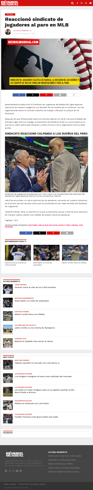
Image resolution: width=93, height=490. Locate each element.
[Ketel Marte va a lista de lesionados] (46, 260)
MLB (51, 225)
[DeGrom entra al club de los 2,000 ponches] (18, 260)
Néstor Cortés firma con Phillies (74, 263)
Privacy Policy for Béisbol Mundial (32, 484)
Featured (32, 225)
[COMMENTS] (73, 94)
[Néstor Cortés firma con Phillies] (75, 260)
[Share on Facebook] (19, 94)
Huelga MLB (43, 225)
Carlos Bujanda (22, 30)
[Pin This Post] (46, 94)
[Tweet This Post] (32, 94)
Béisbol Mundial (10, 484)
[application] (46, 64)
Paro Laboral (72, 225)
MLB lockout (59, 225)
